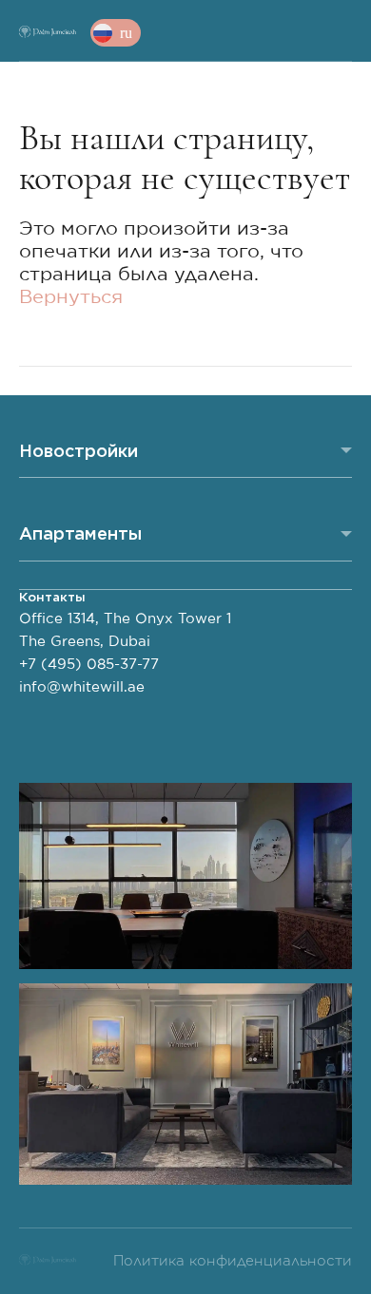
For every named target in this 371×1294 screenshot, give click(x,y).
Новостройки (78, 451)
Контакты (52, 597)
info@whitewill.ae (82, 687)
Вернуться (71, 297)
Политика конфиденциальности (232, 1261)
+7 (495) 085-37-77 (89, 664)
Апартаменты (80, 533)
